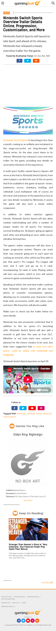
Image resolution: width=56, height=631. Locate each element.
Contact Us (5, 603)
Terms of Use (6, 597)
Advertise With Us (8, 606)
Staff (24, 603)
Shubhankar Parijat (24, 56)
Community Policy (8, 599)
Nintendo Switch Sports (15, 140)
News (6, 13)
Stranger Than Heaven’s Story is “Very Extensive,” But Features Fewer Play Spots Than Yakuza (28, 546)
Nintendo (21, 413)
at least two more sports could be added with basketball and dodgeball (28, 350)
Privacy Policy (19, 597)
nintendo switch (34, 413)
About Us (15, 603)
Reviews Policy (33, 597)
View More (28, 500)
